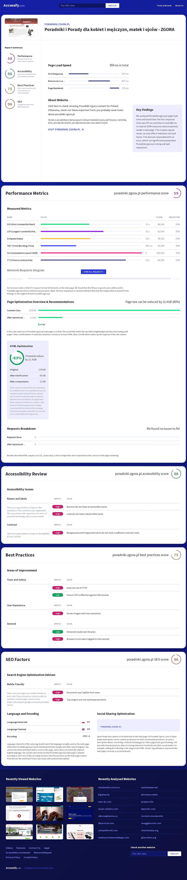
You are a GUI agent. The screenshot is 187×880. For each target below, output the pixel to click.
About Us (179, 5)
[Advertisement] (113, 50)
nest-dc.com (104, 801)
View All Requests (93, 271)
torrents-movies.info (152, 816)
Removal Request (43, 852)
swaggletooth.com (151, 823)
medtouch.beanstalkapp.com (113, 837)
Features (20, 847)
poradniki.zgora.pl (57, 24)
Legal (46, 847)
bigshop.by (104, 794)
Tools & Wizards (164, 5)
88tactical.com (106, 823)
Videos (9, 847)
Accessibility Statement (18, 852)
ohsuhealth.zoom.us (109, 787)
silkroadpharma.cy (108, 816)
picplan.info (147, 801)
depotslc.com (148, 808)
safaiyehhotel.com (108, 830)
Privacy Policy (13, 857)
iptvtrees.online (149, 794)
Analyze (112, 5)
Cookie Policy (31, 857)
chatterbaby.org (149, 830)
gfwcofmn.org (148, 837)
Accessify (14, 5)
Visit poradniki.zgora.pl (64, 129)
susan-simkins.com (108, 808)
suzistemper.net (149, 787)
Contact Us (34, 847)
